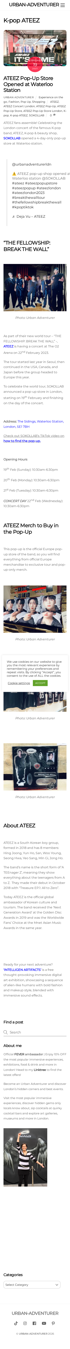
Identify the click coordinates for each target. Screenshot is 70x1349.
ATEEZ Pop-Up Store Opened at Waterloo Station (28, 84)
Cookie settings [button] (19, 683)
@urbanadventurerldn (31, 164)
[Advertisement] (35, 1230)
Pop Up (26, 101)
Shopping (38, 101)
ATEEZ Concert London (19, 106)
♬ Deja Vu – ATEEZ (28, 216)
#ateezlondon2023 (28, 193)
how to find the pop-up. (22, 441)
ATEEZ (54, 101)
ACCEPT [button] (40, 683)
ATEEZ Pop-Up (46, 106)
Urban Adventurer (19, 97)
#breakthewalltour (28, 197)
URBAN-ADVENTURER (33, 1333)
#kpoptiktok (23, 207)
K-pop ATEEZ (19, 115)
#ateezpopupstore (41, 183)
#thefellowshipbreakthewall (36, 202)
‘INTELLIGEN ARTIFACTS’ (22, 970)
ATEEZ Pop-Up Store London (42, 111)
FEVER (19, 1054)
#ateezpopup (24, 188)
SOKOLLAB (36, 115)
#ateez (18, 183)
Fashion (14, 101)
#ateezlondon (49, 188)
